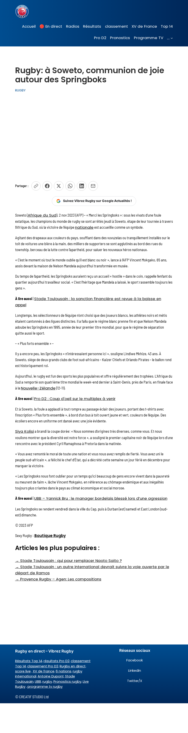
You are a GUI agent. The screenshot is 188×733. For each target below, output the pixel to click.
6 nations (63, 671)
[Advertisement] (94, 134)
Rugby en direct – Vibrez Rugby (44, 651)
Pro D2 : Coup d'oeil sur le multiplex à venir (75, 398)
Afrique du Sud (42, 215)
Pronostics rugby (67, 681)
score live (23, 671)
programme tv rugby (45, 686)
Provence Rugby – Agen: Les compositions (58, 579)
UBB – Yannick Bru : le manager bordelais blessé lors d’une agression (100, 498)
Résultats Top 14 (28, 661)
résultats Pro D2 (56, 661)
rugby (47, 681)
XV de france (43, 671)
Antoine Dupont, (51, 676)
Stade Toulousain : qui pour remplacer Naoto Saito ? (68, 560)
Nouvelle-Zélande (38, 388)
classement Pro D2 (42, 666)
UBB (38, 681)
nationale (84, 227)
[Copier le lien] (36, 186)
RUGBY (20, 90)
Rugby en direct (73, 666)
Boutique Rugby (50, 535)
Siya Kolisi (24, 431)
